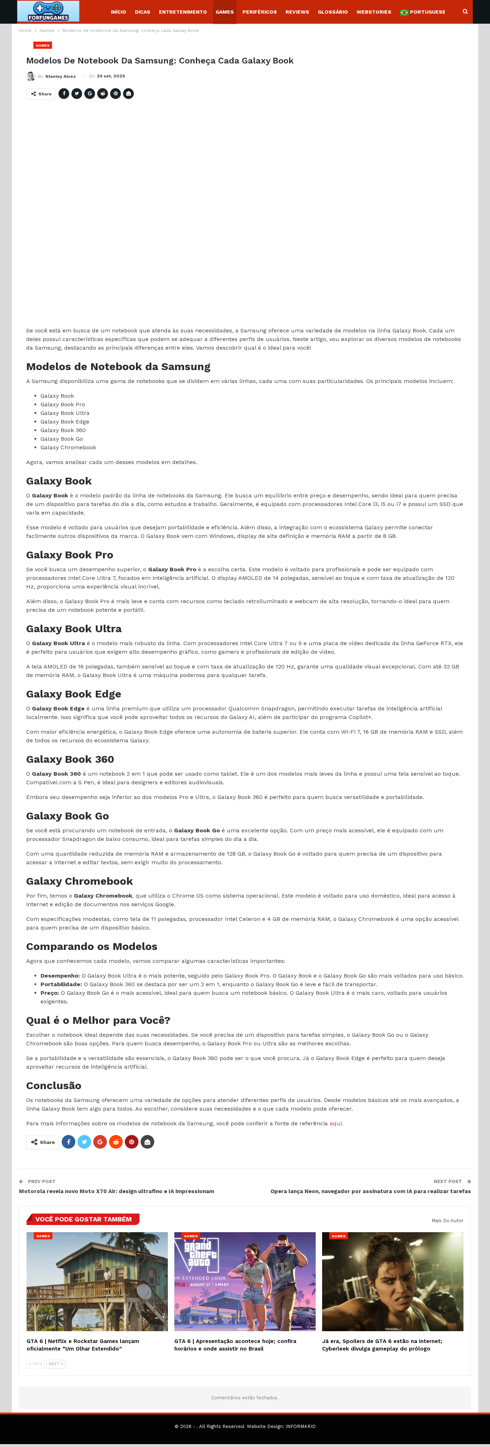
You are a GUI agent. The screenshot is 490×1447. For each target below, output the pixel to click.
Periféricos (259, 12)
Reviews (297, 12)
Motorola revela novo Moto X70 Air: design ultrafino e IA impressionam (116, 1191)
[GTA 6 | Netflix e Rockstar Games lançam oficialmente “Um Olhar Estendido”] (97, 1281)
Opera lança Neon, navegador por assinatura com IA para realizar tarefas (370, 1191)
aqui (336, 1123)
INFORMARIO (301, 1426)
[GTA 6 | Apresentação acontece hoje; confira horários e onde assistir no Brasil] (245, 1281)
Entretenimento (183, 12)
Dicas (142, 12)
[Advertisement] (241, 215)
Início (118, 12)
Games (225, 12)
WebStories (374, 12)
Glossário (333, 12)
